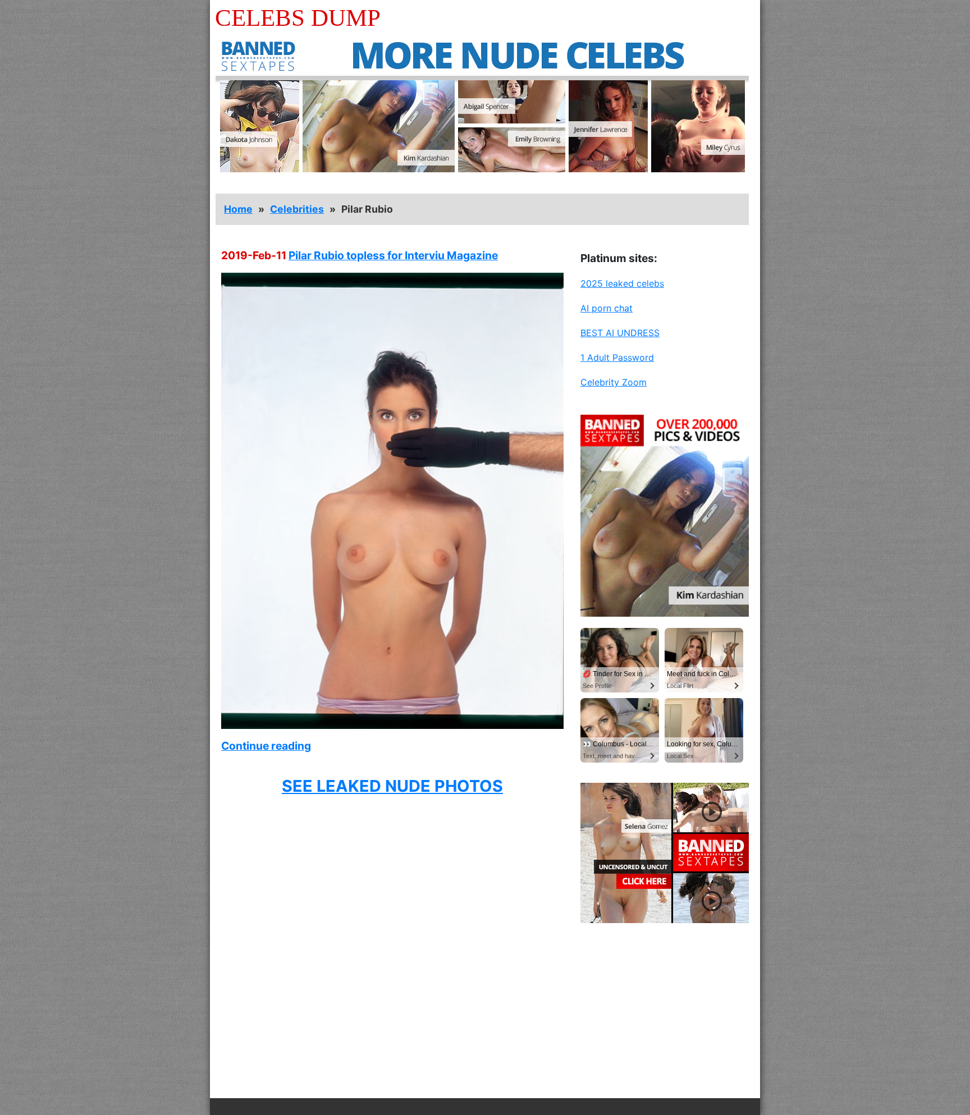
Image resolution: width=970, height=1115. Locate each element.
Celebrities (297, 209)
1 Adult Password (617, 357)
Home (238, 209)
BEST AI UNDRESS (620, 332)
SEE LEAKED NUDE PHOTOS (392, 786)
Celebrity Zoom (613, 382)
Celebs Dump (298, 17)
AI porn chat (606, 308)
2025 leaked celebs (622, 283)
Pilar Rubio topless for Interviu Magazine (393, 255)
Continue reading (266, 745)
